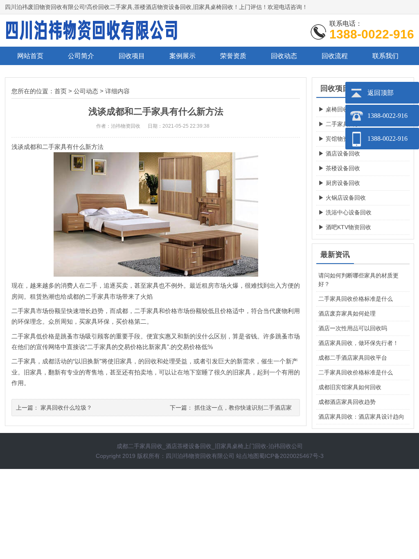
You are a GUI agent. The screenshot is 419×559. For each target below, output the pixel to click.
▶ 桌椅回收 (333, 109)
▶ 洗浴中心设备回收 (345, 212)
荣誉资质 (233, 55)
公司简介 (81, 55)
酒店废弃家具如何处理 (347, 313)
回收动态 (284, 55)
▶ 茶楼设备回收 (339, 168)
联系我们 (385, 55)
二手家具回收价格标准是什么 (355, 298)
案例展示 (182, 55)
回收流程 (335, 55)
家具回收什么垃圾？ (66, 407)
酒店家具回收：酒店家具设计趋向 (361, 416)
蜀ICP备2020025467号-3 (291, 456)
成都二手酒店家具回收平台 (352, 357)
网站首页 (30, 55)
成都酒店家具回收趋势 (347, 402)
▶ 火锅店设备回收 (342, 197)
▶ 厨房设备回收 (339, 183)
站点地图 (247, 456)
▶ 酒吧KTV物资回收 (344, 227)
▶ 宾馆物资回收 (339, 138)
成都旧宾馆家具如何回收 (349, 387)
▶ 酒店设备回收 (339, 153)
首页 (60, 91)
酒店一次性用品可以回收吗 (352, 328)
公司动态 (86, 91)
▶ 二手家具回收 (339, 124)
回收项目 (132, 55)
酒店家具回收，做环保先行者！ (358, 343)
